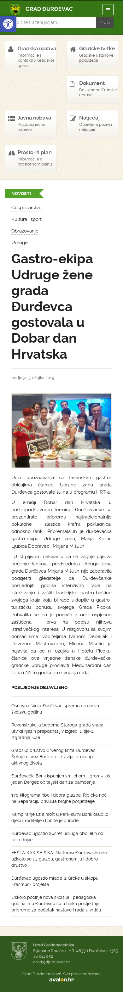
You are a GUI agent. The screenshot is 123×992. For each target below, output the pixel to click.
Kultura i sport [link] (26, 219)
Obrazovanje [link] (24, 231)
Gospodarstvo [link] (26, 207)
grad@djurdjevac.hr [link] (51, 962)
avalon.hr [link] (61, 980)
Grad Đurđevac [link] (41, 9)
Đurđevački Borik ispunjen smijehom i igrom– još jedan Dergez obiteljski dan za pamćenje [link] (60, 779)
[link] (8, 24)
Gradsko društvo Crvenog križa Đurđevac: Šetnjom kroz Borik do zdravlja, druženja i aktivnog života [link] (54, 756)
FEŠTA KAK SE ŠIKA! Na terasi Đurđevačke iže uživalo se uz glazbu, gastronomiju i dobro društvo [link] (59, 859)
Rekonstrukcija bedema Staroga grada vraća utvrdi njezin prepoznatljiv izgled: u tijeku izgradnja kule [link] (57, 731)
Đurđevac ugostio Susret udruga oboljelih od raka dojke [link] (57, 836)
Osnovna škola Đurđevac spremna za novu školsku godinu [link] (55, 709)
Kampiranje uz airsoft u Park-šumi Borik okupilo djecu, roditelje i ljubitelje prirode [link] (59, 817)
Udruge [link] (19, 242)
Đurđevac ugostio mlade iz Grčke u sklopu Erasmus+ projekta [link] (54, 881)
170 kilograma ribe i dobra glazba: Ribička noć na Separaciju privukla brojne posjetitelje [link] (59, 798)
